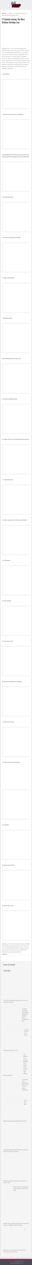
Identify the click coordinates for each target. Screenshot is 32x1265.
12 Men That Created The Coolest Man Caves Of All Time (20, 1188)
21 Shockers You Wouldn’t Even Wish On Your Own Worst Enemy (14, 1241)
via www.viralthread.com (10, 953)
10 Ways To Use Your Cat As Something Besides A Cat (16, 1040)
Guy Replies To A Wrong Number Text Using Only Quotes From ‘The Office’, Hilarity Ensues (15, 1065)
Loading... (5, 954)
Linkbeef (11, 1261)
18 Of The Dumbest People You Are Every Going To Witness (15, 1001)
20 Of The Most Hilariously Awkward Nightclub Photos (15, 1111)
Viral (10, 13)
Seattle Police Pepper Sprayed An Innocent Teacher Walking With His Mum (16, 1224)
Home (5, 13)
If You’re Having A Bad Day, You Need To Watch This (15, 1181)
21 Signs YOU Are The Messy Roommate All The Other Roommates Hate (25, 1015)
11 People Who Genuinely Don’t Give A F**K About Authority (25, 1085)
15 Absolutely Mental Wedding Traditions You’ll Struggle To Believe (15, 1150)
